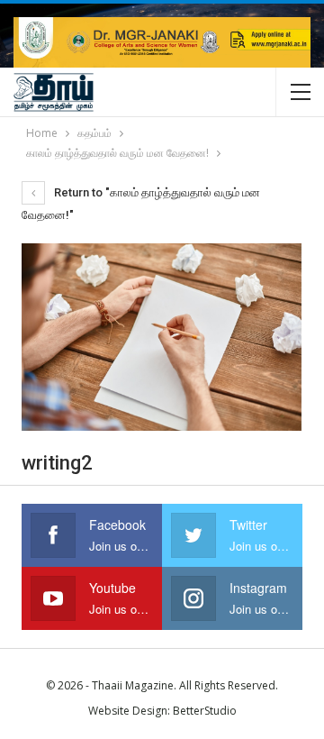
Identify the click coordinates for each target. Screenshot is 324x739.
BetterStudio (205, 710)
